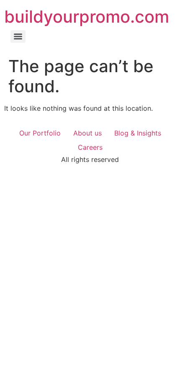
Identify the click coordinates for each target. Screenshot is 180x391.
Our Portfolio (40, 133)
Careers (90, 147)
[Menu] (18, 36)
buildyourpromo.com (86, 16)
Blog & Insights (137, 133)
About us (87, 133)
